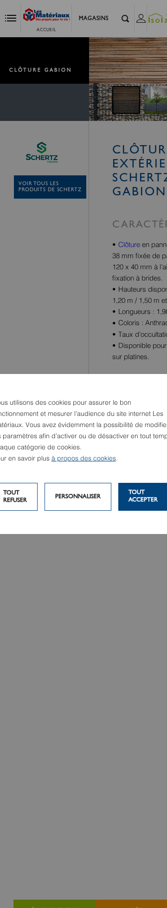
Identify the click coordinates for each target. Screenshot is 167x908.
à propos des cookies (83, 458)
